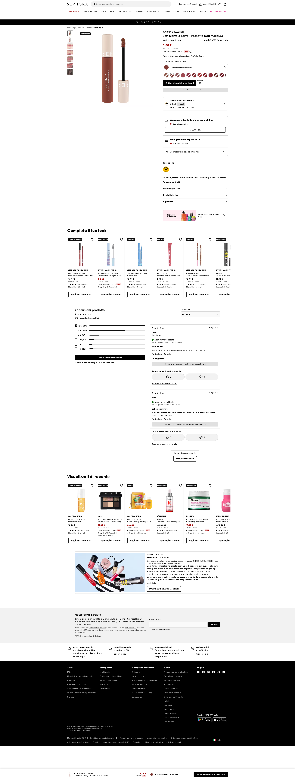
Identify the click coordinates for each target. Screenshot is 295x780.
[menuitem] (186, 4)
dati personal (130, 628)
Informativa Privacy (97, 628)
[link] (110, 357)
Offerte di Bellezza (106, 726)
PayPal (194, 56)
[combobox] (200, 314)
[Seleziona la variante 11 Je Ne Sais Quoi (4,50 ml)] (210, 75)
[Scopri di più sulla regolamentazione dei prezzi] (191, 51)
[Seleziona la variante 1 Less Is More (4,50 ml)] (166, 75)
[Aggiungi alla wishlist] (92, 239)
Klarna (201, 56)
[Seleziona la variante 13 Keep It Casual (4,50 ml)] (221, 75)
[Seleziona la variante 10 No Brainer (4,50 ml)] (205, 75)
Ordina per (185, 309)
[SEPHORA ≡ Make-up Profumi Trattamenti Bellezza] (77, 4)
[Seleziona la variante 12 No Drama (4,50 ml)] (216, 75)
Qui (68, 728)
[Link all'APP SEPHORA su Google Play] (204, 719)
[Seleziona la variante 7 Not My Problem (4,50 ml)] (194, 75)
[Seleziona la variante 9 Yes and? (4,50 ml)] (199, 75)
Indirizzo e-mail (155, 620)
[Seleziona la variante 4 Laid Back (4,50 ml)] (177, 75)
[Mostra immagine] (70, 33)
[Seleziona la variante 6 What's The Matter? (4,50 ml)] (188, 75)
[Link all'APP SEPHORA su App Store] (219, 719)
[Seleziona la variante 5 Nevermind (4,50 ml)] (183, 75)
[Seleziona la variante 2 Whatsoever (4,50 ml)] (172, 75)
